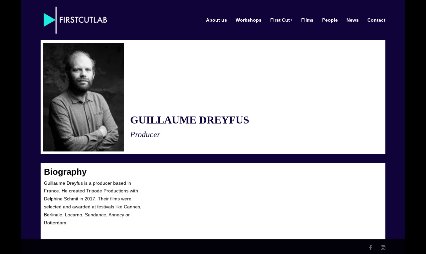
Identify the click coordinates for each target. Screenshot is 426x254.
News (352, 20)
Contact (376, 20)
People (330, 20)
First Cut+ (281, 20)
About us (216, 20)
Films (307, 20)
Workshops (249, 20)
